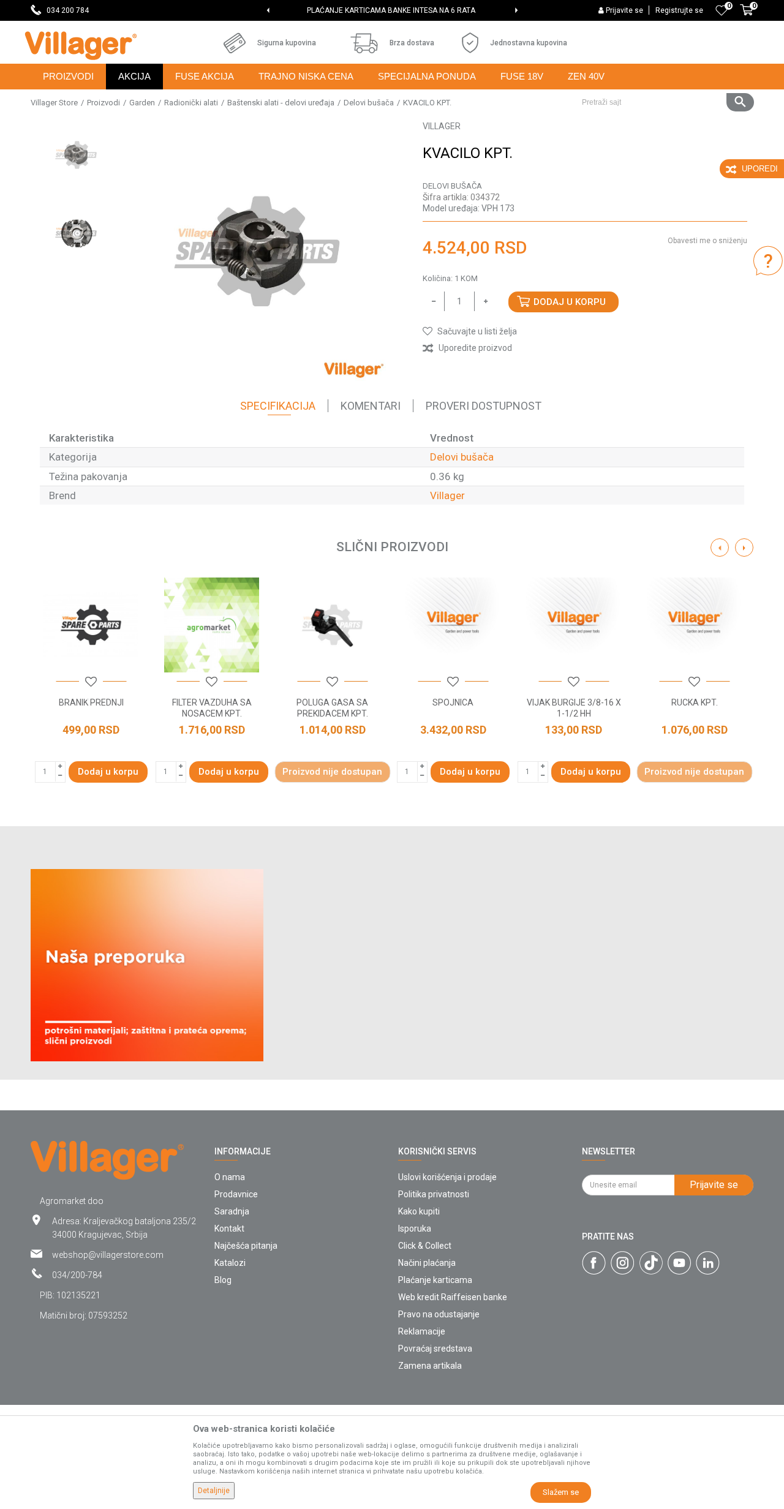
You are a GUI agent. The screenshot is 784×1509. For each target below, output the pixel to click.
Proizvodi (103, 102)
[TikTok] (651, 1262)
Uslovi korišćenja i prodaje (447, 1177)
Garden (142, 102)
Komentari (371, 405)
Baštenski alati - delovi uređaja (280, 102)
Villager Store (54, 102)
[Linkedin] (708, 1262)
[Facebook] (594, 1262)
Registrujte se (679, 10)
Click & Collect (424, 1246)
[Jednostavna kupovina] (470, 42)
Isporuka (414, 1228)
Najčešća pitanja (245, 1246)
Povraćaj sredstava (435, 1348)
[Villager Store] (80, 45)
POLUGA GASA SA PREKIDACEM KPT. (332, 708)
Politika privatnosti (433, 1194)
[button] (663, 102)
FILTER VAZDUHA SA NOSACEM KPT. (212, 708)
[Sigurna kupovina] (235, 42)
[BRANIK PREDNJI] (90, 625)
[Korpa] (746, 16)
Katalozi (230, 1263)
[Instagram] (623, 1262)
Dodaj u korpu (569, 301)
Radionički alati (191, 102)
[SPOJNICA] (452, 625)
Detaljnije (214, 1490)
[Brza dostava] (364, 43)
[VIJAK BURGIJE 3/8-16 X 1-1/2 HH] (573, 625)
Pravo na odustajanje (439, 1314)
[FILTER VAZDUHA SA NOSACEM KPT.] (211, 625)
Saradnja (231, 1211)
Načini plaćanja (427, 1263)
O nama (229, 1177)
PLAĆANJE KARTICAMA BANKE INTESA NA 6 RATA (391, 10)
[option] (392, 10)
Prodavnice (236, 1194)
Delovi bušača (369, 102)
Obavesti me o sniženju (707, 240)
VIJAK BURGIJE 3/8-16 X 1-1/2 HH (574, 708)
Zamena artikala (430, 1366)
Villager (447, 495)
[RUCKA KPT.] (694, 625)
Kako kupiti (419, 1211)
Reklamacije (421, 1331)
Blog (223, 1280)
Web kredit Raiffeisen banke (452, 1297)
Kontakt (229, 1228)
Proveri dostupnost (483, 405)
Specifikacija (277, 405)
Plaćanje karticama (435, 1280)
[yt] (679, 1262)
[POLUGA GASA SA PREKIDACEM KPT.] (332, 625)
